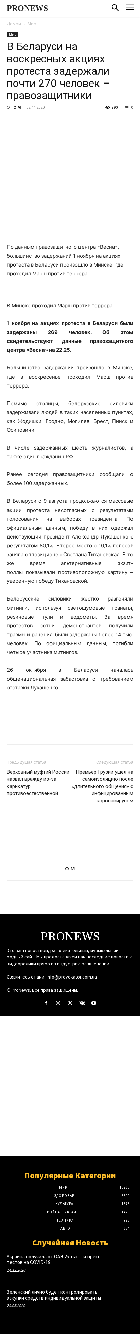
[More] (76, 123)
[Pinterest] (45, 123)
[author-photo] (70, 859)
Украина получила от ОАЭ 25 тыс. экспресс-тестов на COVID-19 (54, 1259)
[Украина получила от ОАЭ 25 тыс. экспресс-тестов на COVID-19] (120, 1265)
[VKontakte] (82, 1003)
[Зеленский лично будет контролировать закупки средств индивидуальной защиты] (120, 1300)
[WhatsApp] (60, 123)
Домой (14, 24)
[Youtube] (94, 1003)
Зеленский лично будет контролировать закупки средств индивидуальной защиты (54, 1295)
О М (17, 107)
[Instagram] (58, 1003)
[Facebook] (13, 123)
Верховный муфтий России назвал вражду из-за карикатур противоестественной (38, 783)
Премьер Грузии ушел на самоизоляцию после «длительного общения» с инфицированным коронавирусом (102, 786)
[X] (29, 123)
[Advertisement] (70, 1086)
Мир (32, 24)
